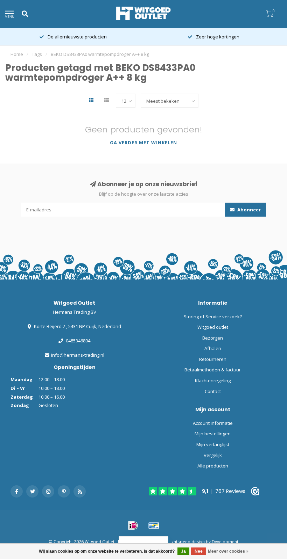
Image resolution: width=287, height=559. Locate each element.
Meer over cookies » (228, 551)
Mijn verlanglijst (212, 444)
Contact (213, 391)
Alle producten (212, 466)
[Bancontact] (154, 525)
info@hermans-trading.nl (77, 355)
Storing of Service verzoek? (213, 316)
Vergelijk (213, 455)
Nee (199, 551)
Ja (183, 551)
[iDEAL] (133, 525)
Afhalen (212, 348)
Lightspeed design (186, 541)
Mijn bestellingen (213, 433)
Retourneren (212, 359)
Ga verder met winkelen (143, 142)
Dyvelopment (225, 541)
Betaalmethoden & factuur (212, 369)
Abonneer (248, 209)
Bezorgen (212, 338)
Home (16, 54)
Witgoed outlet (212, 327)
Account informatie (213, 423)
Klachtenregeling (213, 380)
